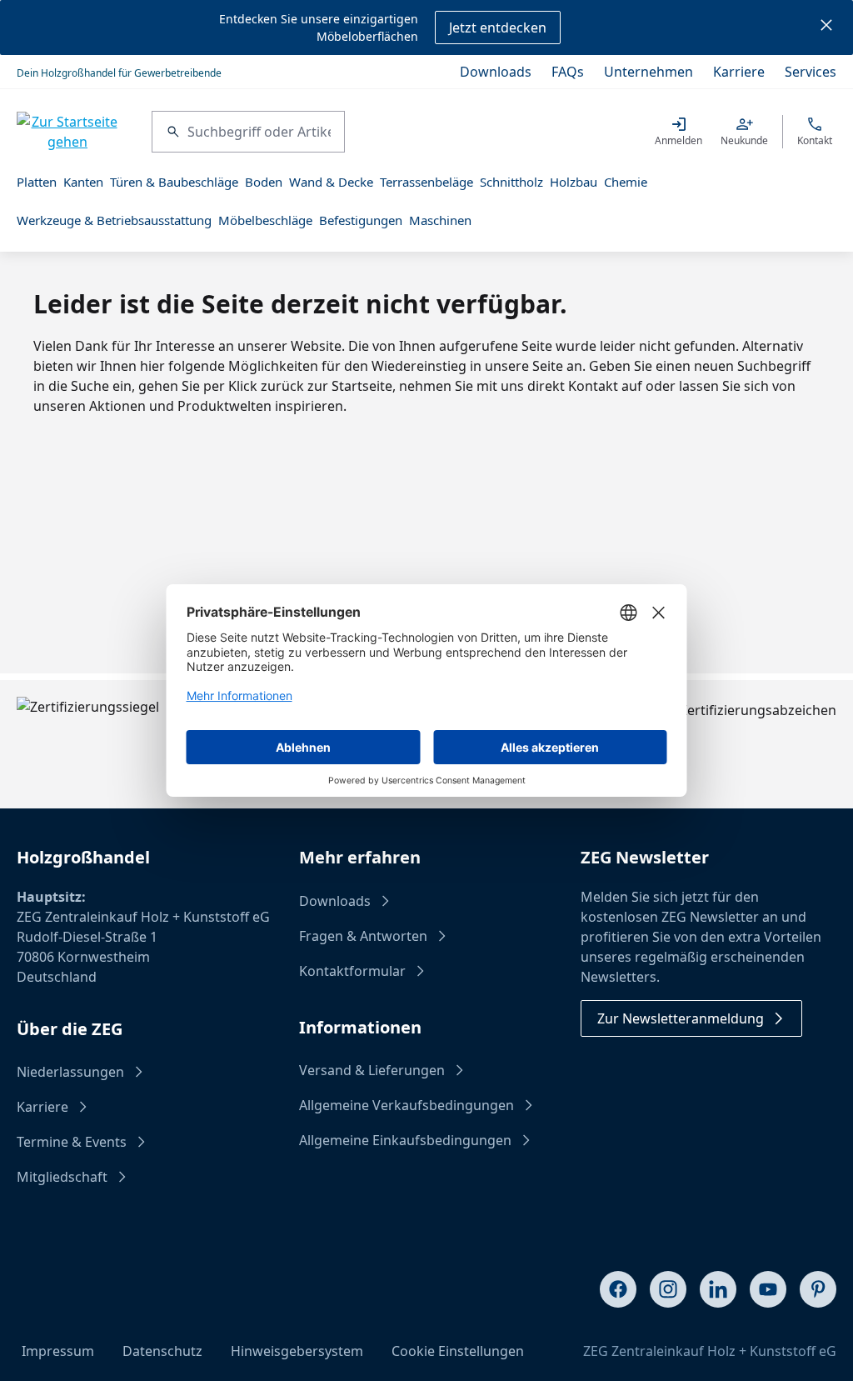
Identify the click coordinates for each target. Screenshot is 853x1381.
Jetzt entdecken (497, 27)
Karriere (739, 72)
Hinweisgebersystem (297, 1351)
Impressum (58, 1351)
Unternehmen (648, 72)
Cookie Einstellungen (458, 1351)
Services (810, 72)
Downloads (495, 72)
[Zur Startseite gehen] (67, 132)
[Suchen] (169, 132)
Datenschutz (162, 1351)
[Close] (826, 27)
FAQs (567, 72)
